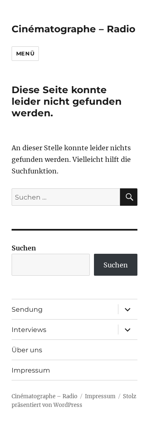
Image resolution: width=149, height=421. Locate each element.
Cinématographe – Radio (73, 29)
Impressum (31, 370)
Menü (25, 53)
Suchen (24, 248)
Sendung (27, 309)
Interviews (29, 330)
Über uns (27, 350)
